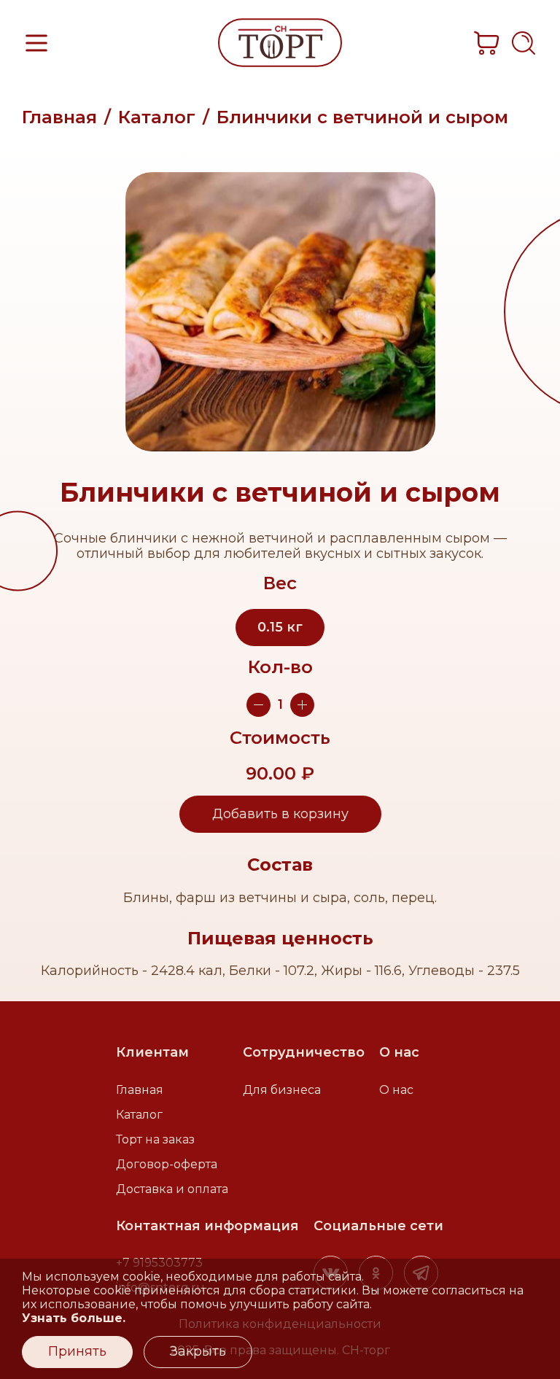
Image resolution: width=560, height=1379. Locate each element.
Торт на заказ (155, 1139)
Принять (77, 1351)
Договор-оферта (166, 1164)
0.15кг (280, 627)
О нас (396, 1090)
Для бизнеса (282, 1090)
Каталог (156, 117)
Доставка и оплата (172, 1189)
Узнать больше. (73, 1318)
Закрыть (198, 1351)
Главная (59, 117)
